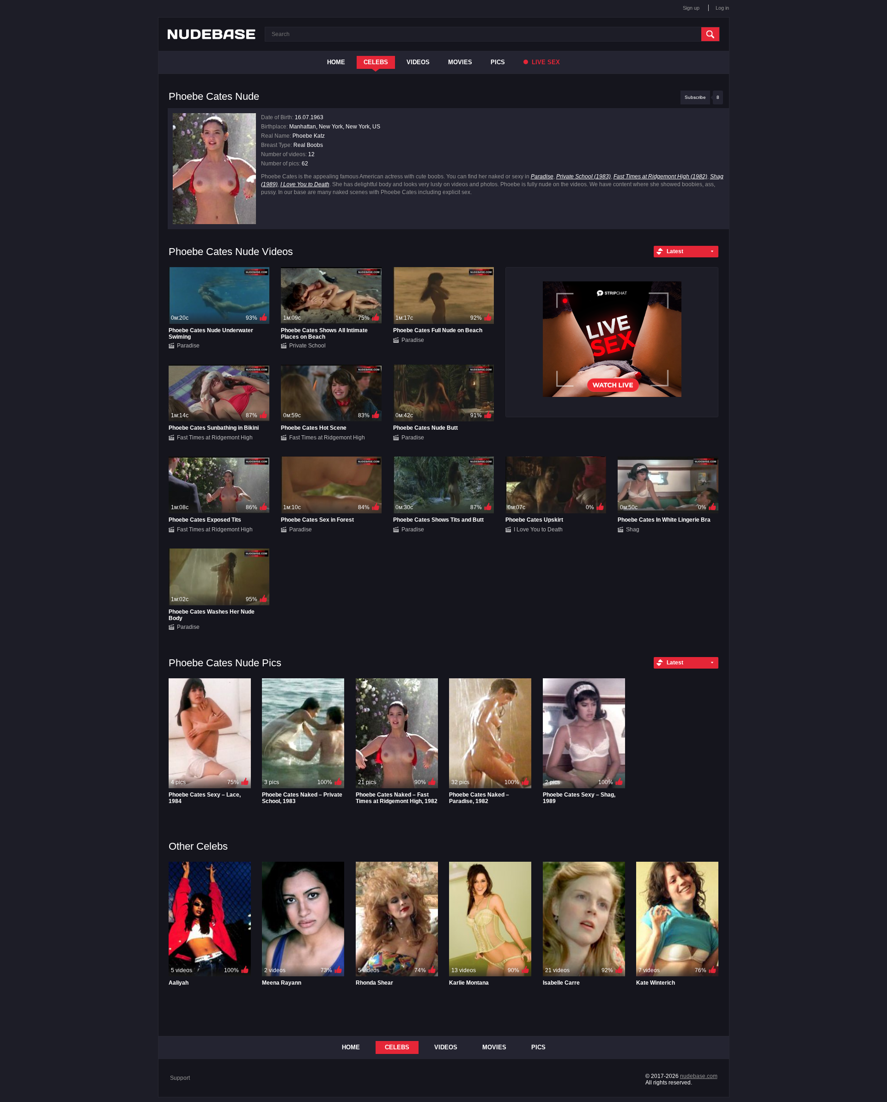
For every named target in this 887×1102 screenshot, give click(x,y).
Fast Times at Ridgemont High (215, 437)
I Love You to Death (304, 184)
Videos (418, 62)
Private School (307, 345)
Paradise (542, 176)
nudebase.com (698, 1076)
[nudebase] (211, 34)
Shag (632, 529)
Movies (460, 62)
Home (336, 62)
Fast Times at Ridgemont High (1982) (660, 176)
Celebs (376, 62)
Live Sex (545, 62)
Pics (498, 62)
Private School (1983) (583, 176)
